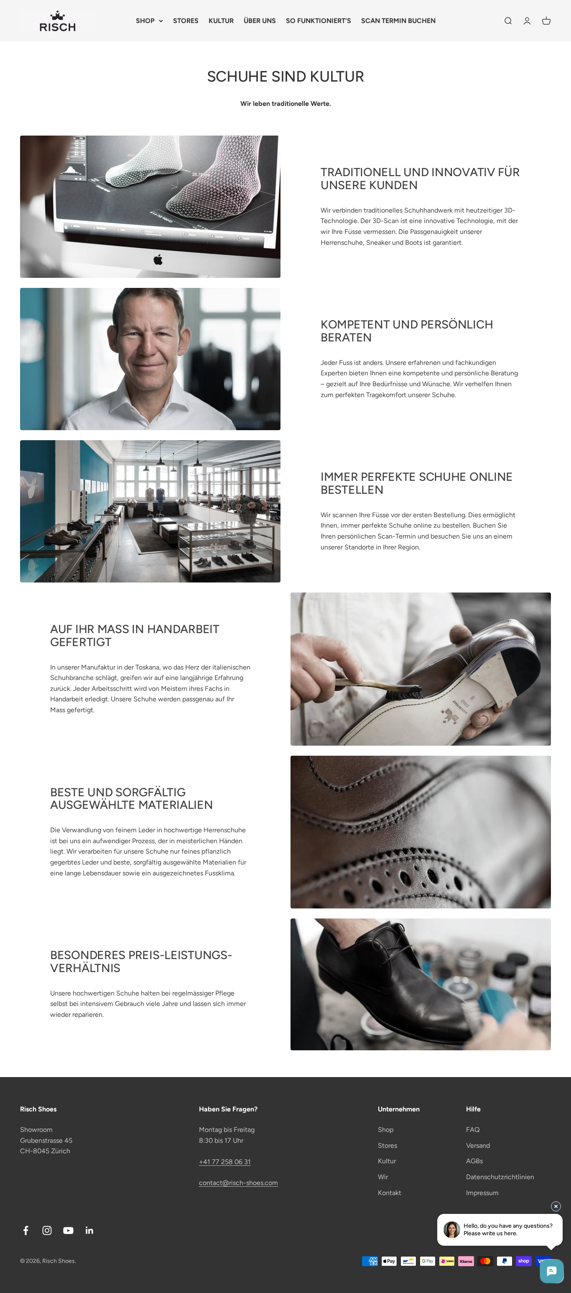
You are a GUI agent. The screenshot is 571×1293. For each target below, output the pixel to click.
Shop (385, 1130)
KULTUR (221, 21)
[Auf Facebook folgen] (25, 1230)
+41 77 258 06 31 (225, 1162)
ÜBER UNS (260, 21)
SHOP (145, 21)
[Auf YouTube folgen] (68, 1230)
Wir (383, 1177)
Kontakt (389, 1193)
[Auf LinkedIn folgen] (89, 1230)
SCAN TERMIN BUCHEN (398, 21)
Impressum (482, 1193)
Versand (478, 1145)
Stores (387, 1145)
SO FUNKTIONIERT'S (318, 21)
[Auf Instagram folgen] (47, 1230)
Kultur (387, 1161)
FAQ (472, 1130)
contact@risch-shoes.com (238, 1183)
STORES (186, 21)
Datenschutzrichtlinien (500, 1177)
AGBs (474, 1161)
